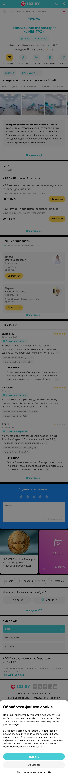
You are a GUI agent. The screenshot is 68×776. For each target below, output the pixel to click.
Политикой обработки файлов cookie (22, 746)
